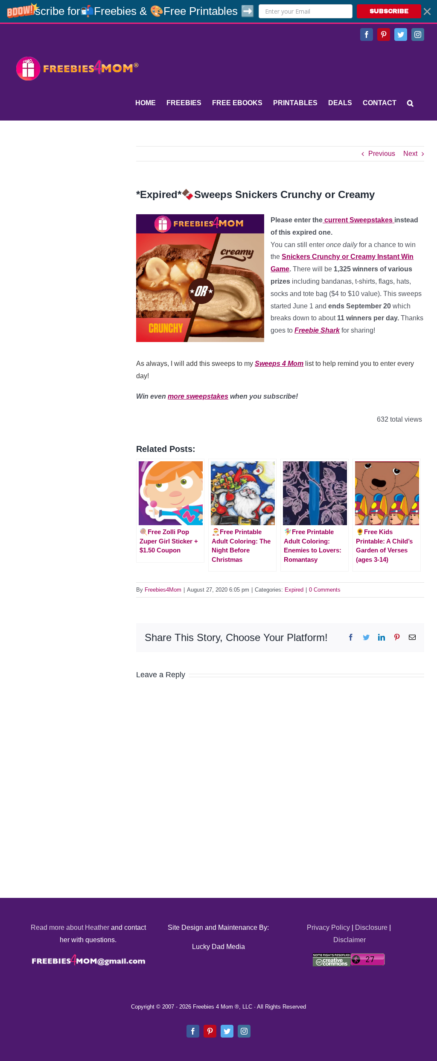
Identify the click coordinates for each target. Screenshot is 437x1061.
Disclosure (371, 927)
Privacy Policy (328, 927)
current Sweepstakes (358, 220)
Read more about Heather (70, 927)
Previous (381, 153)
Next (410, 153)
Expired (294, 590)
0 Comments (325, 590)
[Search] (410, 103)
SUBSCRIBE (389, 11)
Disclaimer (349, 939)
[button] (218, 11)
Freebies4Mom (163, 590)
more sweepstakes (198, 396)
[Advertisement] (77, 199)
